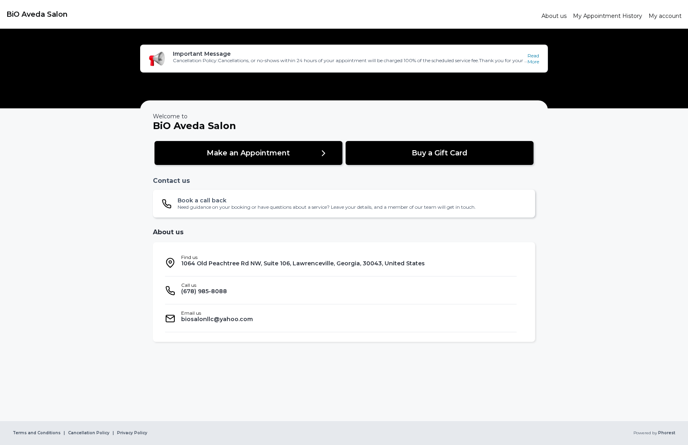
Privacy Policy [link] (132, 433)
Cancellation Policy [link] (88, 433)
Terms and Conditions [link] (37, 433)
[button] (344, 59)
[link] (270, 14)
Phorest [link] (666, 433)
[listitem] (341, 262)
